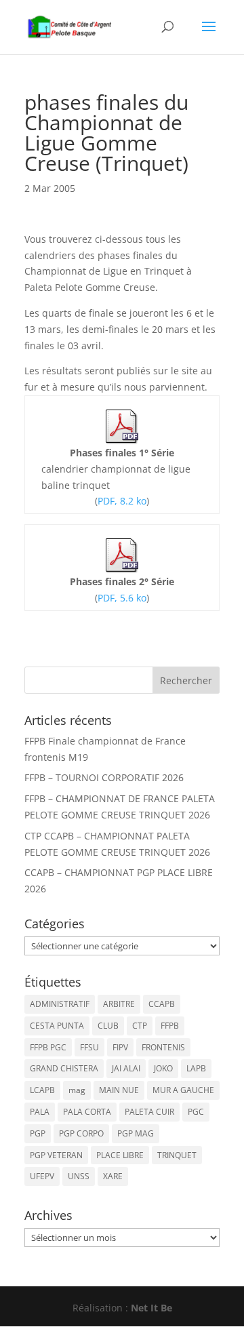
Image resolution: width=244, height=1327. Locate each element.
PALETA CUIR (149, 1111)
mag (76, 1090)
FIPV (120, 1047)
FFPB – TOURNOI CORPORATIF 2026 (104, 777)
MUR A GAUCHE (183, 1090)
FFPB (170, 1025)
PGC (196, 1111)
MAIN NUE (119, 1090)
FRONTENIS (163, 1047)
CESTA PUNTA (57, 1025)
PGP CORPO (81, 1133)
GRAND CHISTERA (64, 1068)
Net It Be (151, 1307)
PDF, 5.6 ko (122, 597)
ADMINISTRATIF (59, 1004)
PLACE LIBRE (120, 1155)
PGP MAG (135, 1133)
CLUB (108, 1025)
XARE (113, 1176)
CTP (139, 1025)
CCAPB (161, 1004)
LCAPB (42, 1090)
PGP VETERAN (56, 1155)
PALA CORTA (87, 1111)
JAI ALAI (126, 1068)
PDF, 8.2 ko (122, 500)
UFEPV (42, 1176)
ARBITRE (119, 1004)
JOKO (163, 1068)
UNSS (78, 1176)
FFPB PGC (48, 1047)
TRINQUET (177, 1155)
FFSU (89, 1047)
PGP (37, 1133)
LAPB (196, 1068)
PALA (39, 1111)
